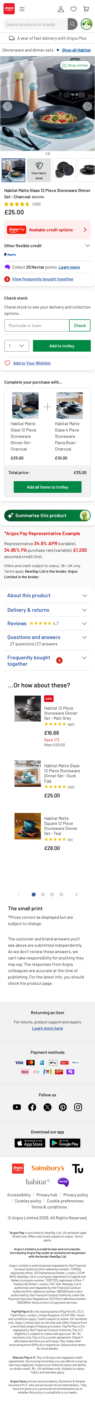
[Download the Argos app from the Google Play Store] (65, 1146)
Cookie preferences (65, 1200)
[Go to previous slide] (7, 106)
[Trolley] (86, 9)
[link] (47, 277)
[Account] (60, 9)
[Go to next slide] (87, 106)
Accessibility (19, 1194)
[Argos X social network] (47, 1107)
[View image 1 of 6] (13, 170)
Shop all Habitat (76, 49)
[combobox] (35, 24)
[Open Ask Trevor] (86, 24)
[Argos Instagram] (78, 1107)
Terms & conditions (49, 1206)
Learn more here (47, 1028)
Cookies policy (28, 1200)
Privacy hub (47, 1194)
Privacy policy (75, 1194)
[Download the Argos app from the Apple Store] (30, 1146)
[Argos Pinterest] (62, 1107)
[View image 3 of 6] (64, 170)
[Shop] (22, 9)
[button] (75, 65)
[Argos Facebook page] (32, 1107)
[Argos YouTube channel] (17, 1107)
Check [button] (80, 325)
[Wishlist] (73, 9)
